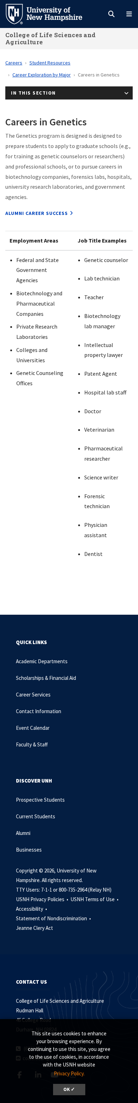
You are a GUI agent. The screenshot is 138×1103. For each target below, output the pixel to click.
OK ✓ (69, 1089)
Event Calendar (33, 727)
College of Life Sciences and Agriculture (50, 38)
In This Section (33, 93)
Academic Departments (42, 661)
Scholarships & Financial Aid (46, 678)
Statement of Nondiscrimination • (54, 918)
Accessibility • (32, 908)
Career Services (33, 694)
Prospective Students (40, 799)
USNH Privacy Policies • (42, 899)
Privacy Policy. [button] (69, 1073)
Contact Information (38, 711)
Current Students (35, 816)
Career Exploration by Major (41, 75)
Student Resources (49, 62)
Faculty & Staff (32, 744)
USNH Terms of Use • (95, 899)
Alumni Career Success (36, 213)
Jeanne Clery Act (34, 928)
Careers (13, 62)
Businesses (29, 849)
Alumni (23, 833)
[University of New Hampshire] (49, 13)
